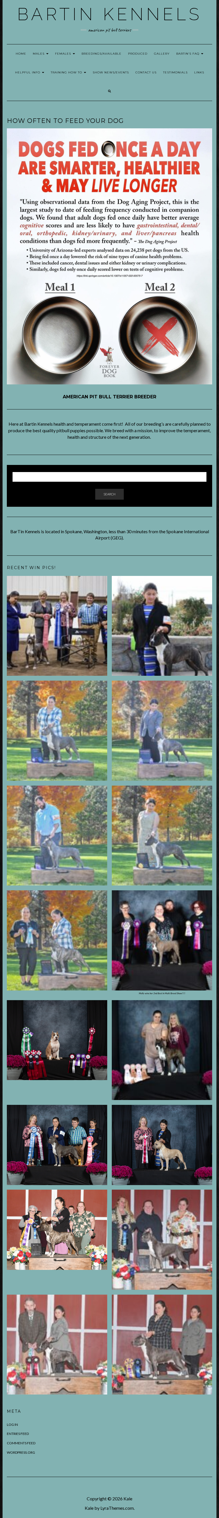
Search (109, 494)
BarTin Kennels (109, 14)
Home (21, 53)
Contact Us (146, 72)
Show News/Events (111, 72)
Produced (137, 53)
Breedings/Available (101, 53)
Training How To (67, 72)
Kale (127, 1498)
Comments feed (21, 1443)
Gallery (162, 53)
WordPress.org (21, 1452)
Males (39, 53)
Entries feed (18, 1434)
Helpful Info (28, 72)
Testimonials (175, 72)
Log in (12, 1424)
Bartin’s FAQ (188, 53)
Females (63, 53)
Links (199, 72)
